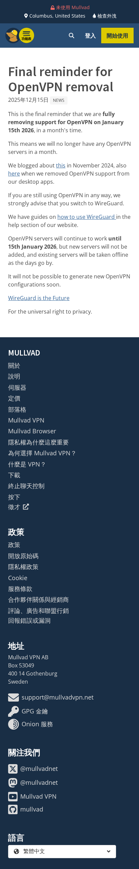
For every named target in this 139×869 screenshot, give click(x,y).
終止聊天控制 (26, 486)
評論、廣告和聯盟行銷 (38, 611)
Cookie (17, 578)
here (14, 173)
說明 (14, 376)
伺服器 (17, 387)
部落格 (17, 409)
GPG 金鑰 (35, 711)
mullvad (31, 809)
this (60, 165)
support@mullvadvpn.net (57, 697)
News (58, 100)
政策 (14, 545)
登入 (90, 35)
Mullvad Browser (32, 431)
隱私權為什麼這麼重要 (38, 442)
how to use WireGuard (86, 217)
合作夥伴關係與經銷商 (38, 599)
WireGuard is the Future (39, 298)
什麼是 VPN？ (27, 464)
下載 (14, 475)
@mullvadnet (39, 768)
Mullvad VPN (26, 420)
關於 (14, 365)
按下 (14, 497)
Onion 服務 (37, 724)
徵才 (14, 507)
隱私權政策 (23, 567)
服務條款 (20, 589)
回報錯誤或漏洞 (29, 620)
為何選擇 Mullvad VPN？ (42, 453)
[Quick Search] (71, 35)
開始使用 (117, 35)
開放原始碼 (23, 556)
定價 (14, 398)
